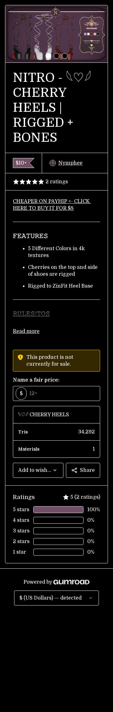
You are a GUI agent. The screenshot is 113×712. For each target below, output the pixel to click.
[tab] (48, 56)
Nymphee (70, 163)
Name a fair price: (36, 380)
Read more (26, 331)
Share (87, 470)
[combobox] (38, 470)
